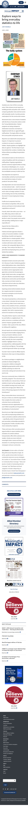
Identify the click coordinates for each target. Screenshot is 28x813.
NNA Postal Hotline (7, 729)
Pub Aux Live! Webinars (8, 753)
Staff (4, 771)
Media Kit (5, 736)
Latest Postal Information (8, 719)
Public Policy (5, 717)
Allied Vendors (6, 742)
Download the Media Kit (14, 494)
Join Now (5, 725)
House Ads (5, 748)
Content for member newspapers (10, 744)
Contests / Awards (7, 759)
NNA (4, 765)
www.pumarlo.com (19, 473)
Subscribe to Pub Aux (7, 734)
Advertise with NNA (14, 491)
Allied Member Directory (14, 522)
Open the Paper (14, 589)
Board (4, 773)
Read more (4, 638)
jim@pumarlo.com (7, 477)
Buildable (24, 800)
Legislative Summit (7, 761)
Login (21, 2)
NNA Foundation (6, 767)
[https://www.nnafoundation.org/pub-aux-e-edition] (14, 568)
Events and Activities (7, 723)
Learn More (13, 618)
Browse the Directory (14, 531)
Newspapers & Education (8, 751)
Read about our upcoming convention (11, 632)
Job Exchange (6, 750)
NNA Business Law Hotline (8, 727)
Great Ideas (5, 746)
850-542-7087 (14, 789)
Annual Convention (7, 757)
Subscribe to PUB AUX (14, 592)
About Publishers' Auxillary (8, 733)
